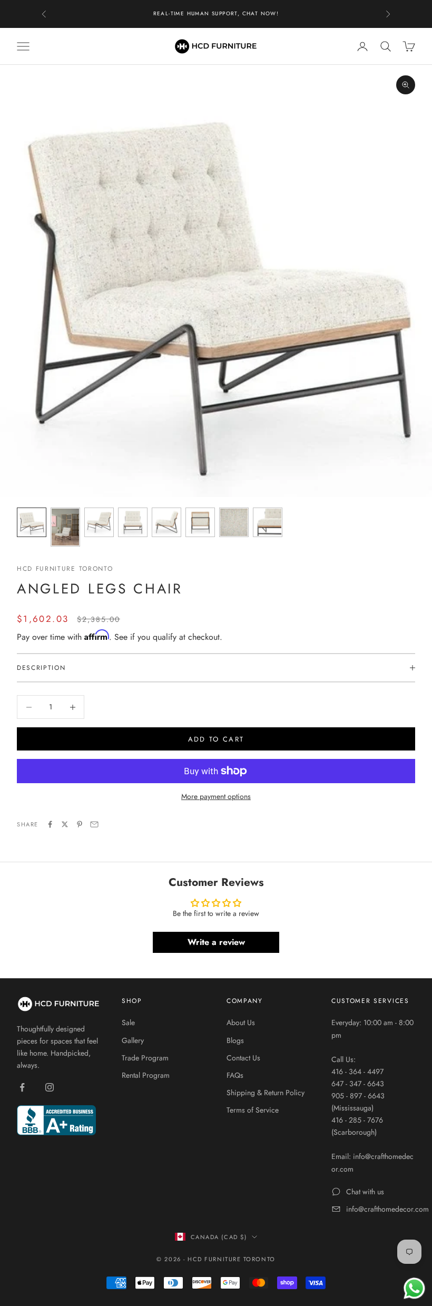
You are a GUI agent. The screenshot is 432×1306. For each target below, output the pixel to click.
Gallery (133, 1040)
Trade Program (145, 1057)
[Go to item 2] (65, 527)
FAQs (235, 1075)
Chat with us (365, 1191)
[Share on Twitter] (65, 824)
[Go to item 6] (200, 522)
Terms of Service (253, 1110)
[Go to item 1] (31, 522)
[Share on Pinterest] (79, 824)
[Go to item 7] (234, 522)
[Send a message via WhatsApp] (414, 1288)
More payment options (216, 796)
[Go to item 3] (99, 522)
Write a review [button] (216, 942)
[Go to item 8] (267, 522)
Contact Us (243, 1057)
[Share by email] (94, 824)
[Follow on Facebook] (22, 1087)
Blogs (235, 1040)
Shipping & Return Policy (266, 1092)
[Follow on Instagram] (49, 1087)
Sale (128, 1022)
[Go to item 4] (133, 522)
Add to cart (216, 739)
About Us (241, 1022)
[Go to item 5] (166, 522)
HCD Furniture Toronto (65, 568)
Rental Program (146, 1075)
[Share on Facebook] (50, 824)
